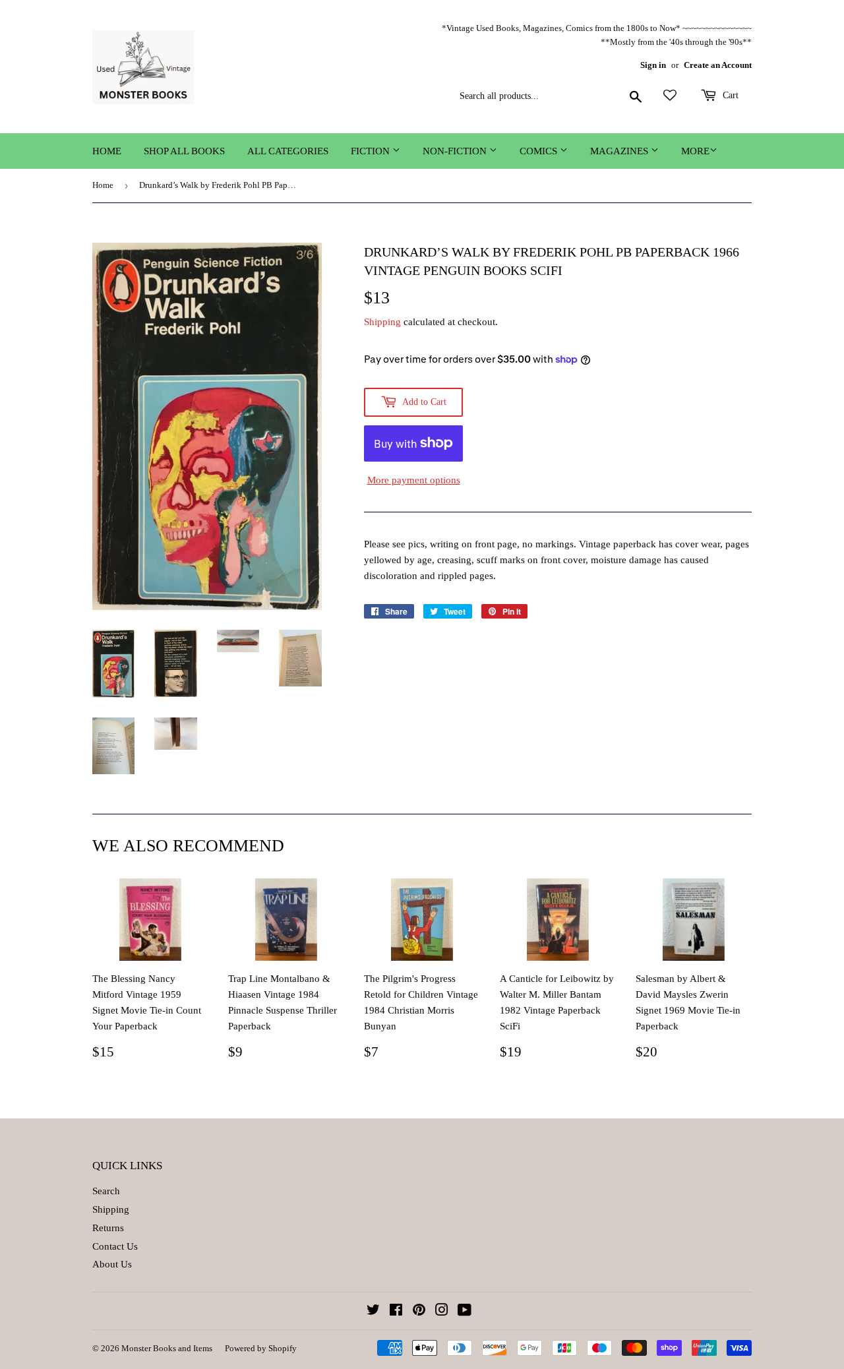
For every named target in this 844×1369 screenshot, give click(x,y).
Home (106, 151)
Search (106, 1191)
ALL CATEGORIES (287, 151)
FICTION (371, 151)
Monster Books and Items (166, 1348)
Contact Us (115, 1246)
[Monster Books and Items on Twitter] (373, 1311)
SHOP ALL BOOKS (184, 151)
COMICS (540, 151)
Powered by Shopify (261, 1348)
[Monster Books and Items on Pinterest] (419, 1311)
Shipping (382, 322)
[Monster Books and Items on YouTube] (464, 1311)
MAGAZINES (620, 151)
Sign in (653, 65)
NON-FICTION (456, 151)
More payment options (413, 480)
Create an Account (718, 65)
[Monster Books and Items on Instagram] (441, 1311)
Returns (108, 1228)
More (695, 151)
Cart (729, 95)
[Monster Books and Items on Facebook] (396, 1311)
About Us (112, 1264)
